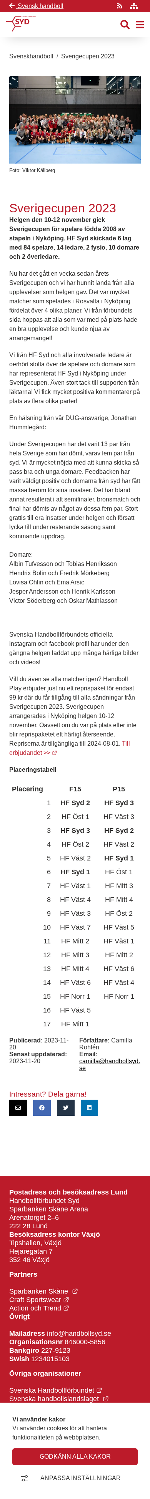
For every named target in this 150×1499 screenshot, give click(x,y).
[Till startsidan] (21, 33)
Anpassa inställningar (80, 1478)
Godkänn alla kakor (75, 1456)
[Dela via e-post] (18, 1108)
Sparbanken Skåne (43, 1291)
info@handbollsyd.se (79, 1333)
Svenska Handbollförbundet (55, 1390)
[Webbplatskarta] (134, 6)
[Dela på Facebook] (42, 1108)
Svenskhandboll (31, 56)
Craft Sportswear (39, 1299)
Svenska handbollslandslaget (59, 1399)
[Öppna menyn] (140, 25)
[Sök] (125, 25)
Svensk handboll (39, 6)
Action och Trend (39, 1308)
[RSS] (120, 6)
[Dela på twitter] (66, 1108)
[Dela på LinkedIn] (89, 1108)
